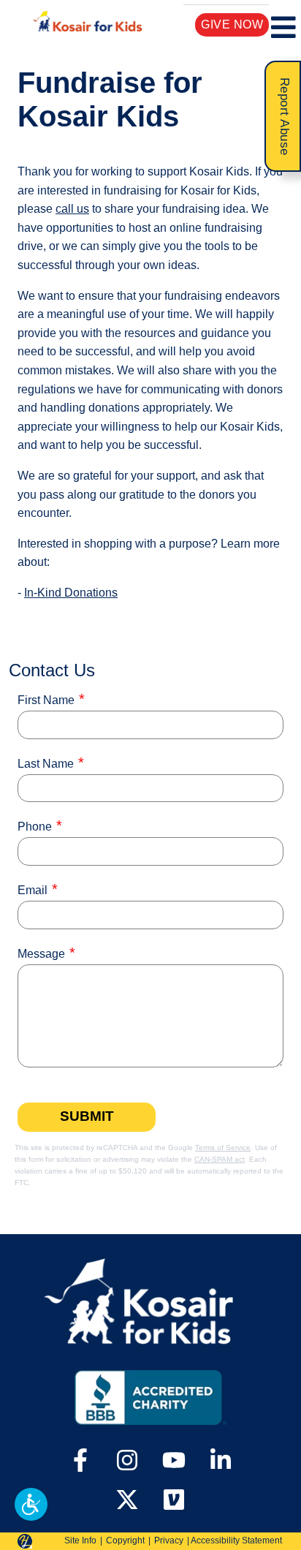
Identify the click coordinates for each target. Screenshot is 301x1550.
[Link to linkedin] (220, 1461)
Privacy (168, 1540)
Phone (35, 826)
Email (32, 890)
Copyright (125, 1540)
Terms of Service (223, 1147)
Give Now (232, 24)
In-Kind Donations (71, 592)
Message (41, 954)
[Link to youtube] (174, 1461)
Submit (87, 1116)
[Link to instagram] (127, 1461)
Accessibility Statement (236, 1540)
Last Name (46, 763)
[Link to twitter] (127, 1499)
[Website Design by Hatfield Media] (25, 1541)
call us (72, 209)
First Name (46, 700)
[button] (31, 1504)
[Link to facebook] (80, 1461)
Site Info (80, 1540)
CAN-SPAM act (219, 1159)
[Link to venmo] (174, 1499)
